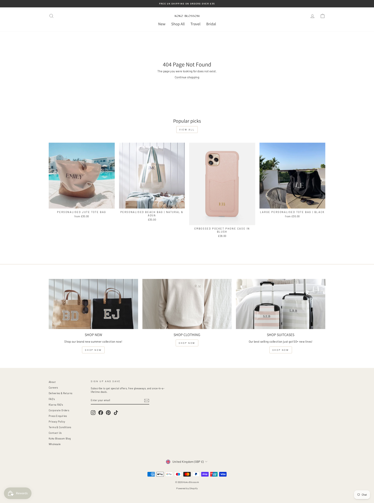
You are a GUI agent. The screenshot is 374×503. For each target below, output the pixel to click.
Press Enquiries (58, 415)
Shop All (178, 23)
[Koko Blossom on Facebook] (100, 412)
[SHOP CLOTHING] (187, 304)
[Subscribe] (146, 400)
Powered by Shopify (187, 488)
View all (187, 129)
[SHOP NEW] (93, 304)
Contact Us (55, 432)
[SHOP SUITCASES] (280, 304)
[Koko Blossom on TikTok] (116, 412)
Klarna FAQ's (56, 404)
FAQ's (52, 399)
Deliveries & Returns (60, 393)
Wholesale (55, 444)
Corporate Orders (59, 410)
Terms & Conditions (60, 427)
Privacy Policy (57, 421)
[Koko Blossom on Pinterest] (108, 412)
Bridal (211, 23)
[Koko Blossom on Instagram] (93, 412)
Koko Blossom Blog (60, 438)
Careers (53, 387)
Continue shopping (187, 77)
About (52, 381)
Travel (195, 23)
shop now (93, 349)
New (161, 23)
